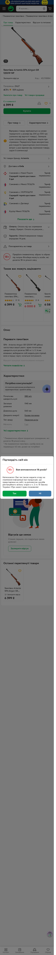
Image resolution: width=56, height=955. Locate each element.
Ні (40, 493)
